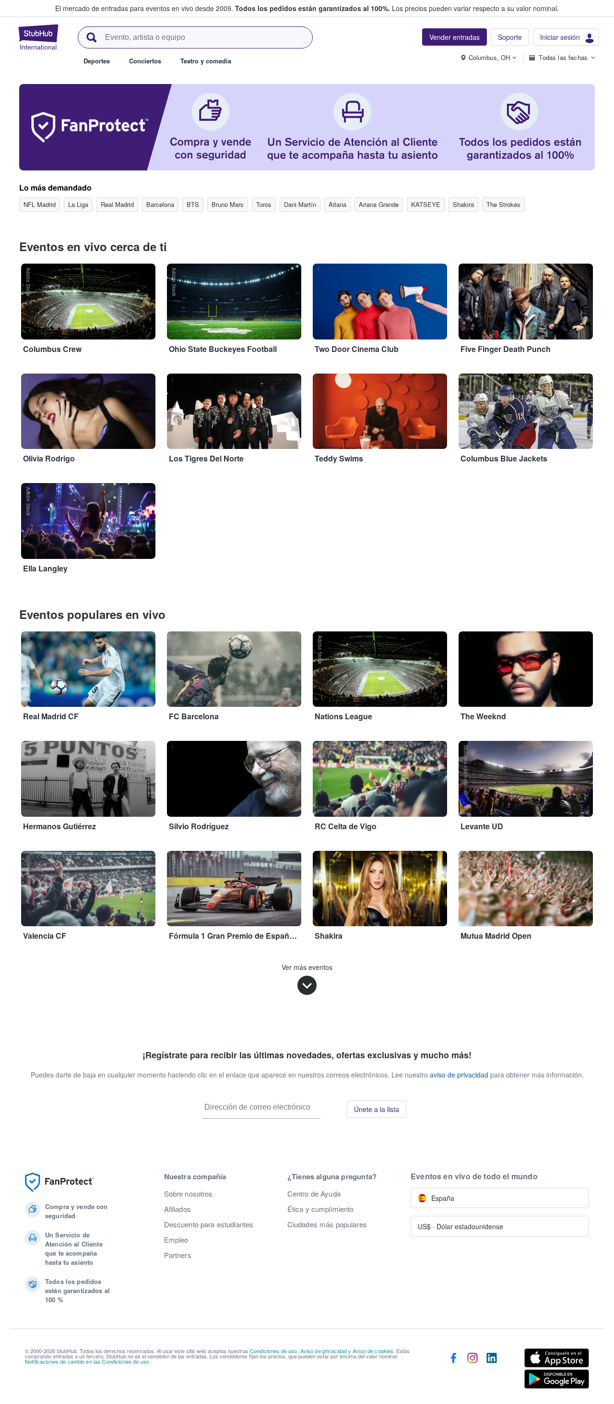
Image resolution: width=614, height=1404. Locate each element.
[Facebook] (453, 1370)
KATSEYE (425, 204)
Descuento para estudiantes (209, 1224)
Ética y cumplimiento (320, 1209)
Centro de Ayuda (314, 1194)
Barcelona (160, 204)
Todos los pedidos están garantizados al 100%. (312, 8)
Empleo (176, 1240)
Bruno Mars (228, 204)
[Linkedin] (491, 1370)
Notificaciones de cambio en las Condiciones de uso (87, 1361)
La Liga (78, 204)
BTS (193, 204)
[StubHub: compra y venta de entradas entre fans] (38, 37)
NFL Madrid (40, 204)
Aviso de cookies (373, 1351)
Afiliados (177, 1209)
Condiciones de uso (273, 1351)
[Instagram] (472, 1370)
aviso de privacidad (459, 1074)
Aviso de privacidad (323, 1351)
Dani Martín (300, 204)
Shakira (463, 204)
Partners (177, 1255)
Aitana (337, 204)
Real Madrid (117, 204)
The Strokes (503, 204)
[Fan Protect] (59, 1182)
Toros (264, 204)
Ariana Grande (379, 204)
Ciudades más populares (327, 1224)
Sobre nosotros (188, 1194)
